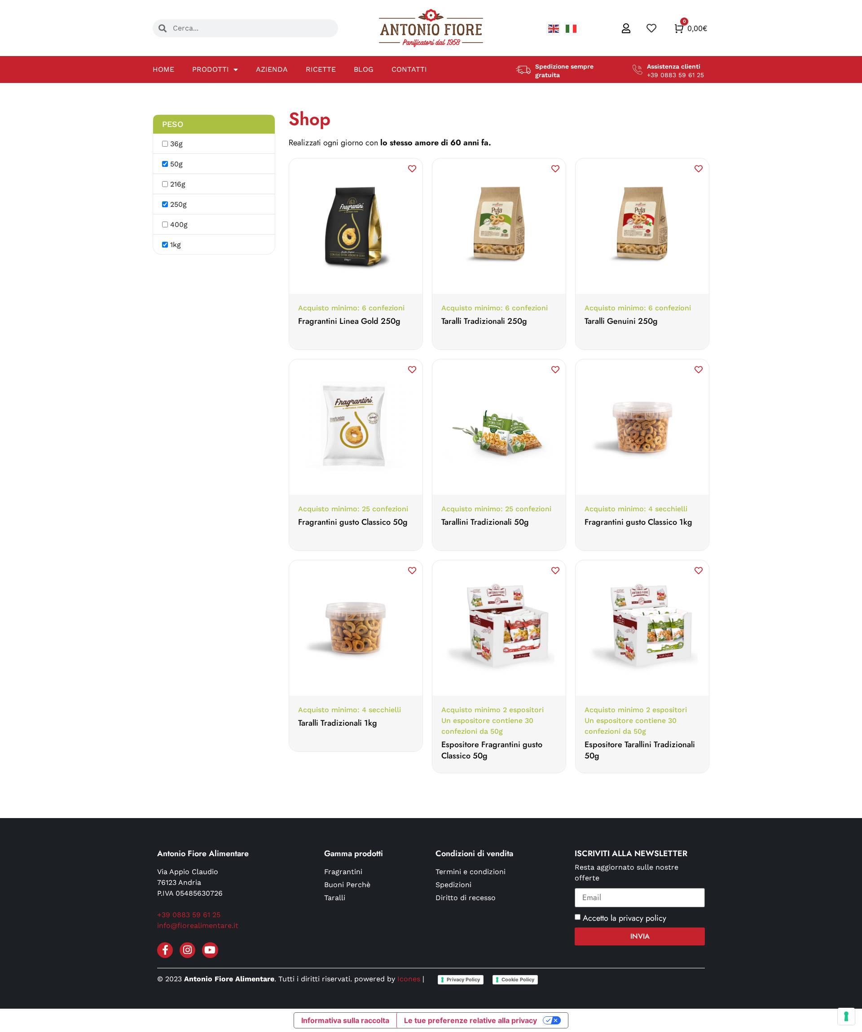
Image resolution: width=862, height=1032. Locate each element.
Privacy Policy (463, 979)
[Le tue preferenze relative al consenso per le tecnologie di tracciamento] (846, 1016)
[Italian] (571, 28)
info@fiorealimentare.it (197, 925)
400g (179, 224)
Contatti (409, 69)
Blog (364, 69)
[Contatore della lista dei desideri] (652, 28)
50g (176, 164)
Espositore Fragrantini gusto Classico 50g (491, 750)
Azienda (272, 69)
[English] (554, 28)
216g (177, 184)
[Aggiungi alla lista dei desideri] (412, 168)
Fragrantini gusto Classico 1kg (638, 522)
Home (163, 69)
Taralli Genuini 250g (621, 321)
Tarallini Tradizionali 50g (485, 522)
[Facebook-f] (165, 950)
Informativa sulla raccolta (345, 1020)
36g (176, 143)
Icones (408, 979)
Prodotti (210, 69)
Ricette (321, 69)
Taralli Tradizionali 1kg (337, 723)
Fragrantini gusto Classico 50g (353, 522)
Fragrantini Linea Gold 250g (349, 321)
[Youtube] (210, 950)
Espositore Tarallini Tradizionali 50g (640, 750)
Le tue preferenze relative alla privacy (470, 1020)
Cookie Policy (517, 979)
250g (178, 204)
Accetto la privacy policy (624, 918)
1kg (175, 244)
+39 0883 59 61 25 (188, 914)
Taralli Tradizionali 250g (484, 321)
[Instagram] (187, 950)
